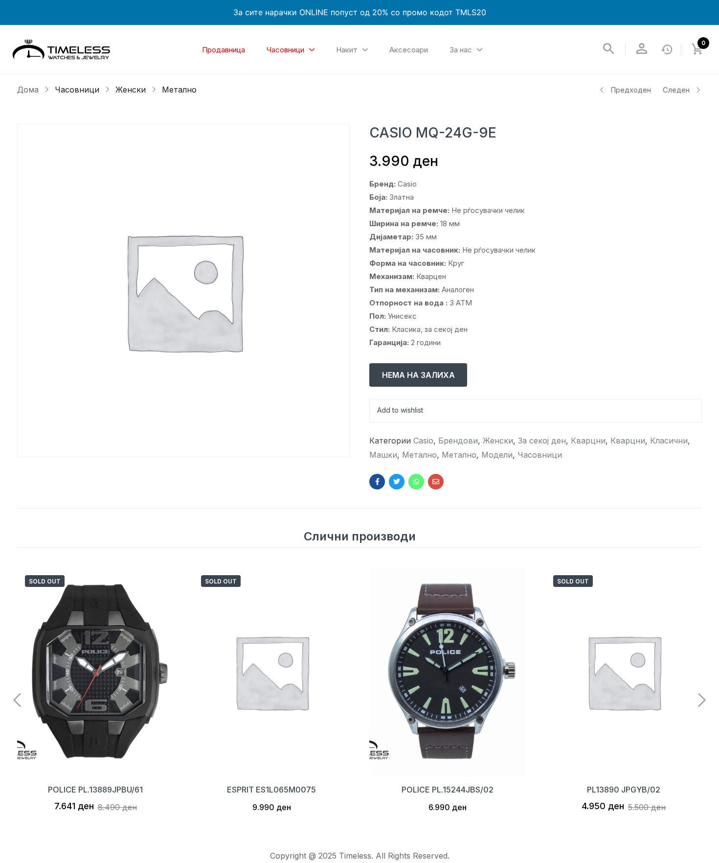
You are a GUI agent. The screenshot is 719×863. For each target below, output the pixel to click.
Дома (28, 89)
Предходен (630, 89)
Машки (383, 455)
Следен (676, 89)
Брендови (458, 440)
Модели (497, 455)
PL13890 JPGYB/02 (623, 789)
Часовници (77, 89)
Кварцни (588, 440)
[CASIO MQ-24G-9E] (377, 482)
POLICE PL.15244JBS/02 (448, 789)
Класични (669, 440)
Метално (179, 89)
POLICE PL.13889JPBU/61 (95, 789)
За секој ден (542, 440)
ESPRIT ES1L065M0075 (271, 789)
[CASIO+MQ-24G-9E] (396, 482)
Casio (423, 440)
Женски (130, 89)
